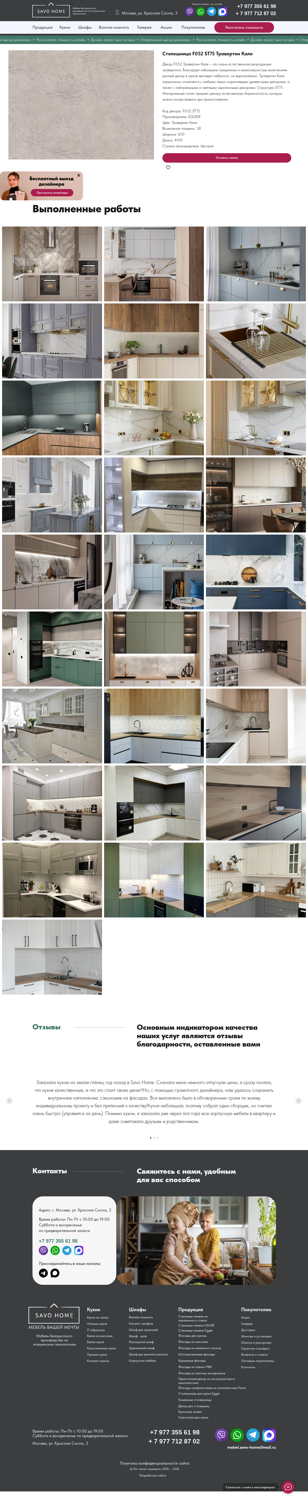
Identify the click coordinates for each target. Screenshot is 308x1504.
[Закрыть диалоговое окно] (301, 6)
